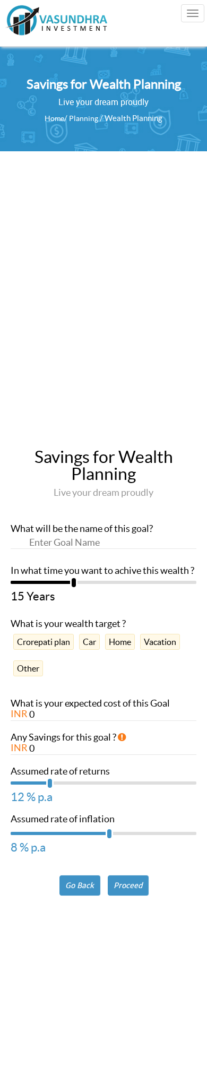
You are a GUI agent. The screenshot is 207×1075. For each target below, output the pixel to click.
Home (54, 118)
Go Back (79, 885)
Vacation (160, 642)
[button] (128, 885)
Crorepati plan (43, 642)
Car (89, 642)
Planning (83, 118)
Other (28, 668)
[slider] (103, 585)
